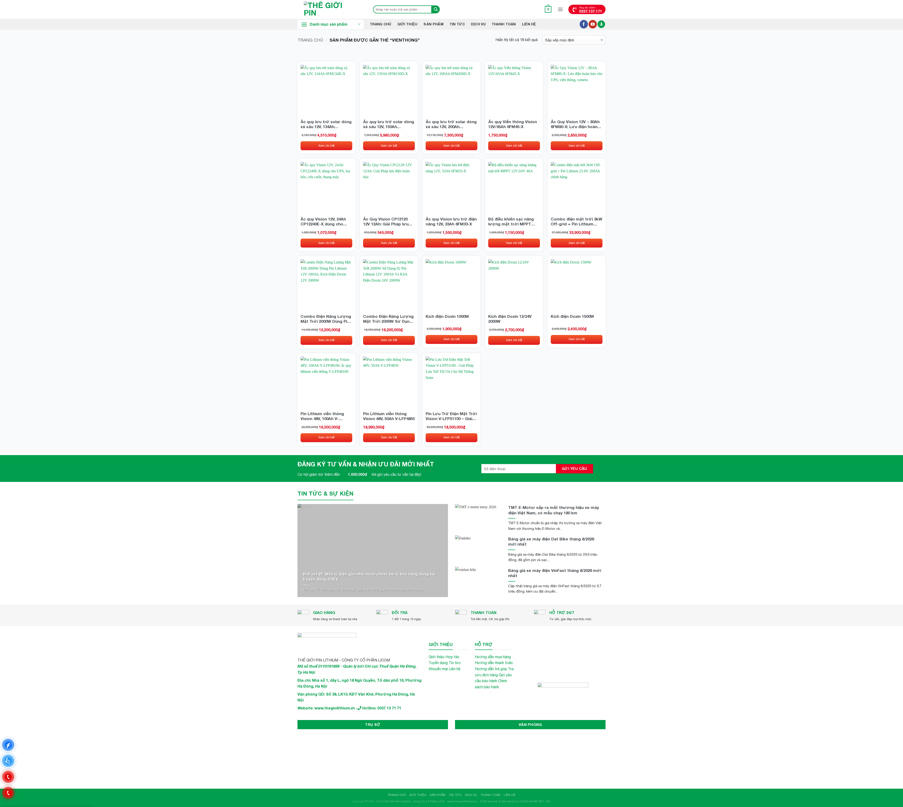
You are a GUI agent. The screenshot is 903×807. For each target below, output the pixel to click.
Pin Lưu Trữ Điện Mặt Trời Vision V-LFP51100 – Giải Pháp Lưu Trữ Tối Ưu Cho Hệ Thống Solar (451, 416)
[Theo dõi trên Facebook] (584, 24)
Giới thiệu (407, 24)
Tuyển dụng (438, 663)
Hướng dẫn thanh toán (494, 663)
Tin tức (455, 663)
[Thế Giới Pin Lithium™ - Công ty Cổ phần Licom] (330, 9)
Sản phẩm (433, 24)
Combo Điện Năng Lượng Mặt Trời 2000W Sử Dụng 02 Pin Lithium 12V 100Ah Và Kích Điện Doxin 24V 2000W (388, 319)
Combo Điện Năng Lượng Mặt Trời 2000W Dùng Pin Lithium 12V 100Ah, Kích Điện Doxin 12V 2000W (326, 319)
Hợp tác (452, 657)
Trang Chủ (380, 24)
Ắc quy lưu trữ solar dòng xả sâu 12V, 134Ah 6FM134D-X (326, 124)
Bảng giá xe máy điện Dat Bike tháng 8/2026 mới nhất (551, 541)
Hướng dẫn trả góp (491, 669)
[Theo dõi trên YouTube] (593, 24)
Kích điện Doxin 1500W (572, 316)
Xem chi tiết (326, 145)
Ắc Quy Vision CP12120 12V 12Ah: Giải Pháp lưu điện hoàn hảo (385, 221)
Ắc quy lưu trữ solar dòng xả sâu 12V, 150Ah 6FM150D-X (388, 124)
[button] (548, 9)
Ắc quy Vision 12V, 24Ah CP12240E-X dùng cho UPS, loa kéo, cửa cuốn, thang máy (324, 221)
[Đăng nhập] (601, 24)
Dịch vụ (478, 24)
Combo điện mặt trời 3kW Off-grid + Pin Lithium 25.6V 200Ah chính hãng (576, 221)
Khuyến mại (438, 669)
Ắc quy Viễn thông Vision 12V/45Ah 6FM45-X (512, 124)
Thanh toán (504, 24)
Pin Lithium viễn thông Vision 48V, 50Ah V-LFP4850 (389, 416)
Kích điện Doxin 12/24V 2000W (510, 319)
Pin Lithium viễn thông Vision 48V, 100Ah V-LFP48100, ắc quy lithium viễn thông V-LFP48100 (324, 416)
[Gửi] (436, 9)
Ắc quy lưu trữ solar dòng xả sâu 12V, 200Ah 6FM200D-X (451, 124)
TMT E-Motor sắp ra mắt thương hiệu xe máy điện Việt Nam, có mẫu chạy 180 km (553, 510)
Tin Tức (457, 24)
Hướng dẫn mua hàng (493, 657)
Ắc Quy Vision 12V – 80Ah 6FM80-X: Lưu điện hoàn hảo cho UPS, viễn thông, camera (575, 124)
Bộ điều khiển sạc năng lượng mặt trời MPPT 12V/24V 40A (511, 221)
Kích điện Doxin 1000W (447, 316)
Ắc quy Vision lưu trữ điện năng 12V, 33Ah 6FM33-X (451, 221)
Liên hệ (529, 24)
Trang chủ (310, 40)
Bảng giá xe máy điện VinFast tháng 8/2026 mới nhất (554, 573)
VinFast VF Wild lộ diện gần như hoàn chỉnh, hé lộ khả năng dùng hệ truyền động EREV (369, 576)
